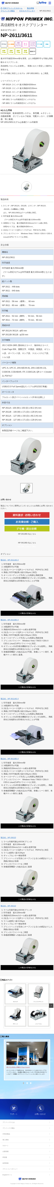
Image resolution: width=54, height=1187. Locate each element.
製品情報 (30, 8)
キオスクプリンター (27, 11)
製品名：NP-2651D (8, 838)
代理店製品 (6, 1134)
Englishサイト (7, 1175)
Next (51, 1005)
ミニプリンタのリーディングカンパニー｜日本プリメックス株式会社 (10, 3)
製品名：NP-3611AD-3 (10, 699)
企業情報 (6, 1151)
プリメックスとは (9, 1122)
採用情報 (6, 1163)
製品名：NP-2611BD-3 (10, 620)
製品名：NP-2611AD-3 (10, 560)
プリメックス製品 (8, 11)
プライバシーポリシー (10, 1169)
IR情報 (5, 1157)
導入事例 (6, 1140)
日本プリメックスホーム (12, 8)
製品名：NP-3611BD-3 (10, 759)
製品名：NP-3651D (8, 906)
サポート (6, 1146)
